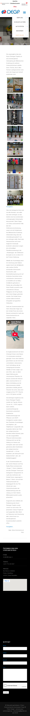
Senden (6, 692)
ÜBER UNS (20, 17)
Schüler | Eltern (19, 22)
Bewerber (19, 31)
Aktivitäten (20, 26)
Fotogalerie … (10, 206)
